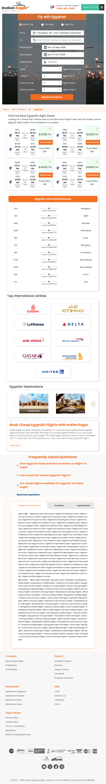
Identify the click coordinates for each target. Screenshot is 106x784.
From (22, 32)
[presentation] (34, 33)
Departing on (26, 47)
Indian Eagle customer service (63, 435)
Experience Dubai (14, 704)
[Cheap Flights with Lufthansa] (33, 324)
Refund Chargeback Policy (18, 734)
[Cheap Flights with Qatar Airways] (33, 355)
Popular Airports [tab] (83, 505)
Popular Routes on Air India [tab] (29, 505)
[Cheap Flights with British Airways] (73, 340)
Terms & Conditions (15, 726)
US (30, 109)
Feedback (59, 700)
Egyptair (38, 109)
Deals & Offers (62, 669)
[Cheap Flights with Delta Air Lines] (73, 324)
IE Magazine (11, 665)
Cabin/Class (26, 61)
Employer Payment (64, 678)
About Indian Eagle (14, 661)
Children (24, 76)
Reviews (58, 665)
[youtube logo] (44, 766)
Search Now (46, 142)
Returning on (26, 54)
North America (19, 109)
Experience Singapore (16, 691)
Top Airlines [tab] (59, 505)
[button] (101, 7)
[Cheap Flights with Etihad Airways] (73, 308)
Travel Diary (11, 669)
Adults (23, 69)
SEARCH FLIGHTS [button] (52, 97)
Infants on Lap (27, 82)
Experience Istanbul (15, 695)
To (21, 40)
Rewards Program (63, 661)
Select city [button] (89, 7)
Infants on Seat (27, 89)
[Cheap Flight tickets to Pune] (70, 403)
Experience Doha (14, 700)
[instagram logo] (61, 766)
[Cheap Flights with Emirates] (33, 308)
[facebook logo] (56, 766)
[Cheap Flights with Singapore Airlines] (73, 355)
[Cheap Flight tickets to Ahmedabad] (33, 403)
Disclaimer (11, 730)
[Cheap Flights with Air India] (33, 340)
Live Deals (59, 673)
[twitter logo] (50, 766)
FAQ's (57, 704)
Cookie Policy (12, 722)
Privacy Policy (12, 717)
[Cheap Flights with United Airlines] (53, 371)
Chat (57, 691)
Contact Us (60, 695)
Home (6, 109)
